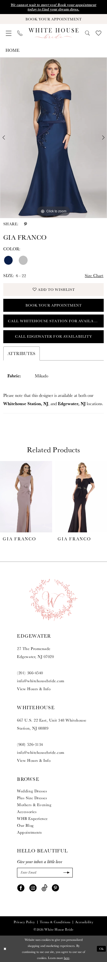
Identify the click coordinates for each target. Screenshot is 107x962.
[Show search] (87, 33)
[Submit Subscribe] (65, 873)
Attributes (21, 353)
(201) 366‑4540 (30, 672)
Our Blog (25, 825)
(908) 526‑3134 (30, 744)
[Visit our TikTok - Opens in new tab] (44, 887)
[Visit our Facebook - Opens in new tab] (21, 887)
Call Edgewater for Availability (53, 336)
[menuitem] (8, 33)
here (66, 958)
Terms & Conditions (55, 922)
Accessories (26, 811)
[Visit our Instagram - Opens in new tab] (33, 887)
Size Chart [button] (94, 275)
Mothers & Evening (34, 804)
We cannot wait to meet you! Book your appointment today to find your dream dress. (53, 7)
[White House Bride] (53, 33)
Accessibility (84, 922)
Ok (101, 949)
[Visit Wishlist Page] (98, 33)
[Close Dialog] (5, 948)
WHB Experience (32, 818)
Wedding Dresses (32, 790)
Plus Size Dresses (32, 797)
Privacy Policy (24, 922)
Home (12, 50)
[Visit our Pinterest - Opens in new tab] (55, 887)
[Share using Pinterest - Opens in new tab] (25, 223)
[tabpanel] (53, 138)
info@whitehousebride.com (40, 680)
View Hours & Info (33, 688)
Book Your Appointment (54, 305)
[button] (8, 33)
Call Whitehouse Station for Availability (56, 320)
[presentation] (26, 496)
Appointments (29, 832)
